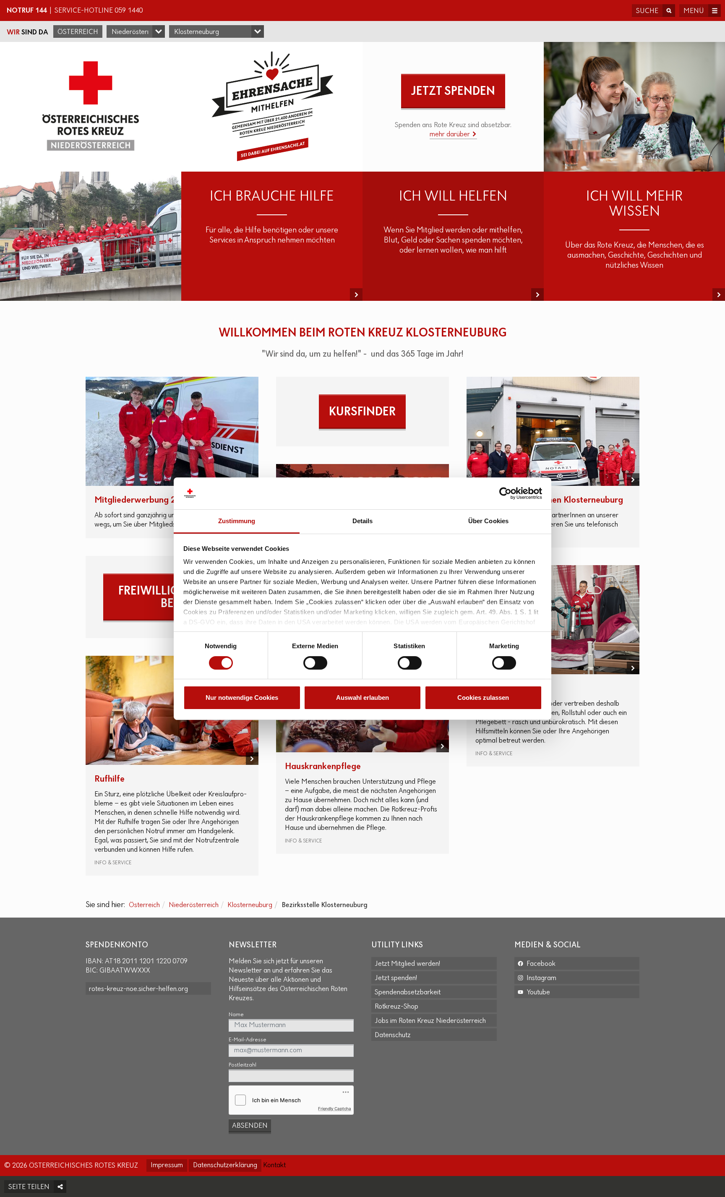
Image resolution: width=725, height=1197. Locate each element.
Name (236, 1015)
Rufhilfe (109, 779)
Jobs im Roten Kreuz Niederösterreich (430, 1021)
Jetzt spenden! (396, 978)
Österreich (77, 32)
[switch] (315, 663)
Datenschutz (393, 1035)
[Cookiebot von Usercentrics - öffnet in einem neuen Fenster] (505, 493)
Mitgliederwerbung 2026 (142, 500)
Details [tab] (362, 520)
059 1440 (129, 11)
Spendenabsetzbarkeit (408, 992)
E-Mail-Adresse (247, 1040)
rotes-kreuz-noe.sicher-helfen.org (138, 989)
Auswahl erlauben (362, 697)
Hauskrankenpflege (323, 767)
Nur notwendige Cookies (242, 697)
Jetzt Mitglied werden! (407, 964)
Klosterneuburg (249, 905)
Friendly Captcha (334, 1108)
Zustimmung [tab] (237, 520)
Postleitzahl (242, 1065)
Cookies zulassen (483, 697)
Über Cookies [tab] (488, 520)
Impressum (167, 1165)
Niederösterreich (194, 905)
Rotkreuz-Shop (396, 1007)
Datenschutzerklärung (225, 1165)
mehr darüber (451, 134)
